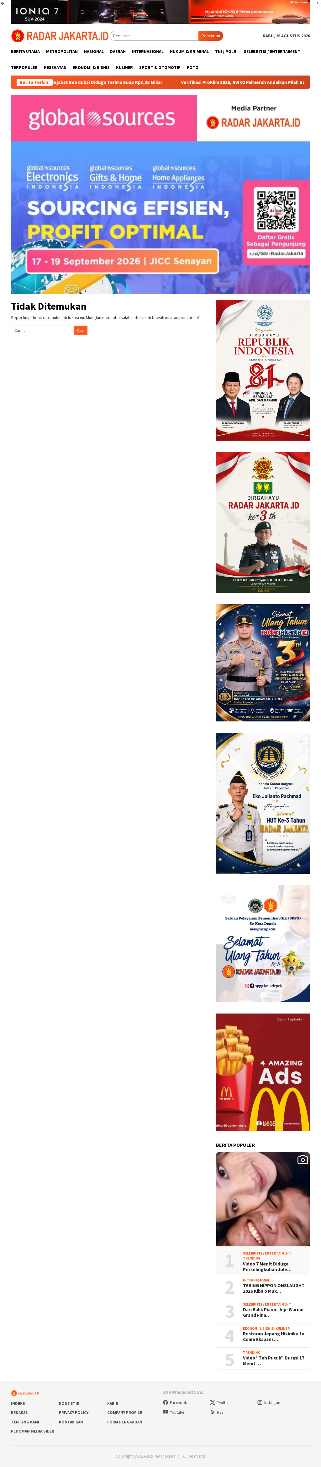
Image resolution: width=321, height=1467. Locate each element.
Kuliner (283, 1328)
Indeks (18, 1403)
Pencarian (211, 36)
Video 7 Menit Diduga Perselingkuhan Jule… (267, 1266)
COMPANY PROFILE (124, 1412)
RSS (220, 1412)
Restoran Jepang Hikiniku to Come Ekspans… (273, 1336)
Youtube (177, 1412)
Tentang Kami (25, 1422)
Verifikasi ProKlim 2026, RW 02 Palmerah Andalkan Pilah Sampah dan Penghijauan (219, 82)
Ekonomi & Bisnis (258, 1328)
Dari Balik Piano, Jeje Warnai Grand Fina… (273, 1312)
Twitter (223, 1402)
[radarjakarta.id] (60, 35)
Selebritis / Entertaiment (267, 1253)
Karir (112, 1403)
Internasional (256, 1280)
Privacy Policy (73, 1412)
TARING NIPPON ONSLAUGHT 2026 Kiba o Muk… (274, 1288)
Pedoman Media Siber (32, 1431)
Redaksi (19, 1412)
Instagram (273, 1402)
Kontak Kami (72, 1422)
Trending (251, 1258)
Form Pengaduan (124, 1422)
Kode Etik (69, 1403)
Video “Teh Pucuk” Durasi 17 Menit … (273, 1360)
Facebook (178, 1402)
